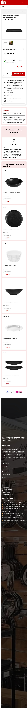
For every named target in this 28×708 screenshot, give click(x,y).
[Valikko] (26, 2)
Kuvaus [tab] (7, 110)
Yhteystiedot (5, 463)
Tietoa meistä (5, 472)
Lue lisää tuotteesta (8, 53)
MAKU (11, 48)
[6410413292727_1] (11, 43)
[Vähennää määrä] (4, 74)
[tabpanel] (14, 120)
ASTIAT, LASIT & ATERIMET (7, 12)
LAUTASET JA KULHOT (20, 12)
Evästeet (4, 477)
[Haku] (18, 2)
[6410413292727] (14, 30)
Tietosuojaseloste (6, 466)
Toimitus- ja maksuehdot (8, 469)
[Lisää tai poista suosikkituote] (23, 48)
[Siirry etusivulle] (4, 2)
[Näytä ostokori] (22, 2)
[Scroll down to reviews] (7, 19)
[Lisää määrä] (10, 74)
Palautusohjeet (6, 474)
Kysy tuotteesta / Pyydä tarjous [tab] (14, 114)
